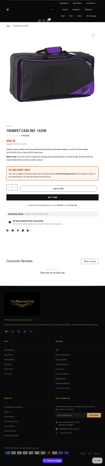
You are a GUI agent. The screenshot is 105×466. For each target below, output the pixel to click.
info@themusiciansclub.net (69, 429)
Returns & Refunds (63, 383)
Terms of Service (10, 431)
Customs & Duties (62, 388)
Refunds (97, 453)
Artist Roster (9, 416)
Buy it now (52, 197)
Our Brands (8, 355)
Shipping (9, 144)
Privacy (82, 453)
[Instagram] (18, 331)
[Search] (44, 20)
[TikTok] (25, 331)
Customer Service (62, 374)
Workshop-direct (15, 214)
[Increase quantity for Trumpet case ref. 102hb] (15, 187)
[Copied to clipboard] (28, 230)
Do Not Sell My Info (11, 435)
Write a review (90, 261)
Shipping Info (61, 378)
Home (8, 26)
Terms (90, 453)
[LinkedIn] (31, 331)
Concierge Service (11, 421)
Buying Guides (61, 359)
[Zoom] (93, 35)
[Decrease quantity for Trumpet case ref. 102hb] (8, 187)
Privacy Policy (9, 426)
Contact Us (60, 369)
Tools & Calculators (63, 355)
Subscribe (94, 415)
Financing (8, 374)
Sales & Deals (9, 359)
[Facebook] (7, 230)
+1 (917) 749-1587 (65, 433)
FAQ (57, 350)
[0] (47, 20)
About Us (7, 412)
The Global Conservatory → (14, 407)
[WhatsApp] (23, 230)
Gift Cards (8, 364)
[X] (13, 230)
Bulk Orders (8, 369)
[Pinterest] (18, 230)
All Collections (9, 350)
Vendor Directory (62, 364)
